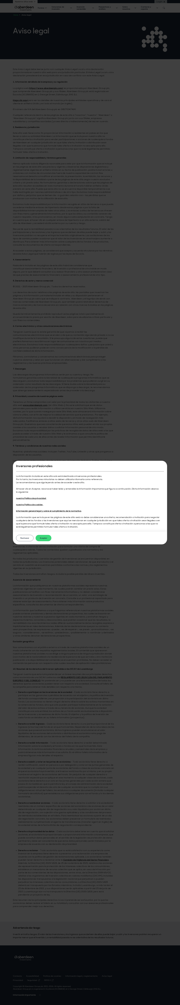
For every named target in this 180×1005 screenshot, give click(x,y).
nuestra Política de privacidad (31, 498)
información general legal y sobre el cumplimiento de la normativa (48, 511)
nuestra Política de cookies (29, 504)
